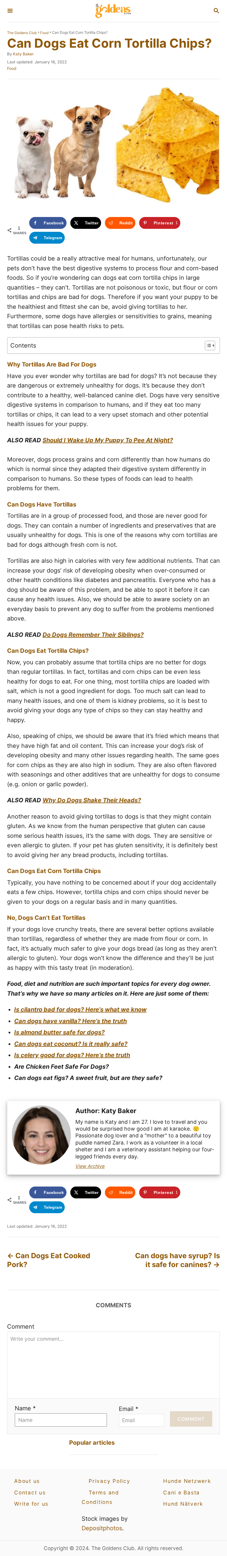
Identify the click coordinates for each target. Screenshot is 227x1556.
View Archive (90, 1166)
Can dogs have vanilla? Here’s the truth (70, 1021)
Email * (128, 1408)
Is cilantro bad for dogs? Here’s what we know (80, 1009)
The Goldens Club (22, 32)
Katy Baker (23, 54)
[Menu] (10, 11)
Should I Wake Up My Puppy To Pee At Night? (108, 440)
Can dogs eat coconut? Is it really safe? (70, 1043)
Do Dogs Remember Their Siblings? (93, 634)
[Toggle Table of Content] (207, 345)
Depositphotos (102, 1528)
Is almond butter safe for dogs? (59, 1032)
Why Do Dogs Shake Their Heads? (92, 800)
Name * (25, 1408)
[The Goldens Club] (113, 11)
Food (44, 32)
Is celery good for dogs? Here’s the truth (72, 1055)
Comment (20, 1326)
